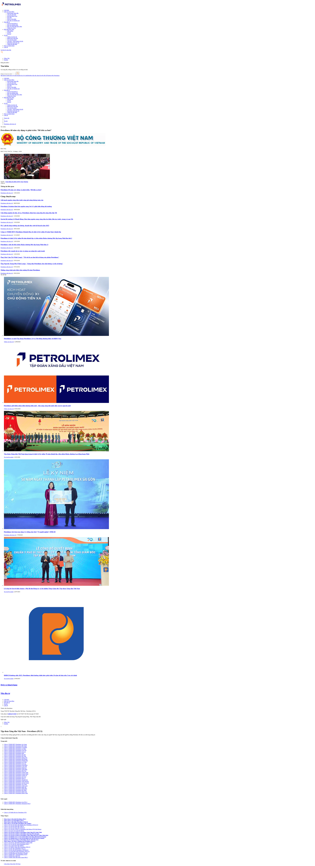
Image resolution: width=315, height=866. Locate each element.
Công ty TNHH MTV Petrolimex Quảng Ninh (16, 774)
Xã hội (9, 32)
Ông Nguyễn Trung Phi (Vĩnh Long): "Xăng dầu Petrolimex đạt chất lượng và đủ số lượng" (32, 264)
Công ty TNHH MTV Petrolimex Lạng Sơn (15, 766)
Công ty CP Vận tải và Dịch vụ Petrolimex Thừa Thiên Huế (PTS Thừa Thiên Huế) (26, 835)
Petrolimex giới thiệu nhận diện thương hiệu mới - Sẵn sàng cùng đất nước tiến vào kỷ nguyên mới (37, 406)
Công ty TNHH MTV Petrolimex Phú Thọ (15, 771)
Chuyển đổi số (43, 75)
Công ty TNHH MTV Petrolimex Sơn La (15, 778)
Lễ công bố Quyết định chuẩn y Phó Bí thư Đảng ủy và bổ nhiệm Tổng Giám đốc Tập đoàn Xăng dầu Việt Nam (42, 588)
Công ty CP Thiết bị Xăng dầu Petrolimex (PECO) (17, 847)
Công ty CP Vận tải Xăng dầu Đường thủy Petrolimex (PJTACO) (21, 825)
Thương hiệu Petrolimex (53, 75)
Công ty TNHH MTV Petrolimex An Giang (15, 744)
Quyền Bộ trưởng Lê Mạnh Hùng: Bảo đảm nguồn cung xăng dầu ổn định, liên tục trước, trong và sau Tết (37, 219)
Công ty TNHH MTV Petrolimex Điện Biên (15, 788)
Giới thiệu (6, 10)
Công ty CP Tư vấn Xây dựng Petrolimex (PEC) (16, 844)
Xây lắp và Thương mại (13, 20)
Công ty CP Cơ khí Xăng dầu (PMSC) (14, 845)
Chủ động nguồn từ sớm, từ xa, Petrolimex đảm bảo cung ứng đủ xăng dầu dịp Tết (29, 213)
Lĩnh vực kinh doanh (14, 75)
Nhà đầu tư (7, 22)
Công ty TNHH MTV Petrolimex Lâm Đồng (15, 765)
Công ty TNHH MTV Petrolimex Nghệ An (15, 768)
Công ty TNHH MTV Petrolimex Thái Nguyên (16, 781)
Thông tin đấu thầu (12, 44)
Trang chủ (6, 118)
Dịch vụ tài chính (11, 19)
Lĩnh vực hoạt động (9, 11)
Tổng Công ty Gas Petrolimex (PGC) (14, 820)
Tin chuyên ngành (12, 39)
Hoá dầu (9, 17)
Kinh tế (9, 34)
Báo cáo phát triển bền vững (14, 26)
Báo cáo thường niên (12, 25)
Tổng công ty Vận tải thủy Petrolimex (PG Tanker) (17, 823)
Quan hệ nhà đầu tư (12, 23)
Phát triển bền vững (9, 29)
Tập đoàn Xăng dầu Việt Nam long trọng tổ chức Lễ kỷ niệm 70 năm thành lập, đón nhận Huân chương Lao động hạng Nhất (46, 454)
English (6, 60)
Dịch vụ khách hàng (9, 45)
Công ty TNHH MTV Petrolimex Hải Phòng (15, 759)
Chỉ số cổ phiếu (24, 75)
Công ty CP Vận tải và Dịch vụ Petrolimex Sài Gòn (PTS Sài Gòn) (21, 833)
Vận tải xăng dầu (11, 14)
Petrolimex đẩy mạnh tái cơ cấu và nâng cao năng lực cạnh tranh (23, 251)
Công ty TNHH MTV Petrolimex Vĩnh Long (15, 785)
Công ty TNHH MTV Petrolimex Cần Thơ (15, 750)
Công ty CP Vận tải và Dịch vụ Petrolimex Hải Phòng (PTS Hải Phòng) (22, 829)
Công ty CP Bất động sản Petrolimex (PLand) (16, 853)
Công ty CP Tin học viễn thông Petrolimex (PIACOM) (18, 842)
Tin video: (3, 126)
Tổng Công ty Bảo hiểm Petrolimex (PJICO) (16, 822)
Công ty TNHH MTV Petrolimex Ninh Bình (15, 769)
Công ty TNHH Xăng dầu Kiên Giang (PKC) (16, 857)
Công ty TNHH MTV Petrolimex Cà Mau (15, 749)
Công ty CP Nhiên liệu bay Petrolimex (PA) (15, 812)
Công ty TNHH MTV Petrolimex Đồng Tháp (16, 793)
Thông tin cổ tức (11, 28)
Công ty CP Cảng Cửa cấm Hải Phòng (14, 830)
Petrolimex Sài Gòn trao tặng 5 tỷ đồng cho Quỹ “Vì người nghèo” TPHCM (29, 532)
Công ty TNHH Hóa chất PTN (12, 856)
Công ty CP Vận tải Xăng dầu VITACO (14, 828)
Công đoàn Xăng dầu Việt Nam (12, 864)
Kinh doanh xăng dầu (12, 13)
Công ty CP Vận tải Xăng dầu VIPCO (14, 826)
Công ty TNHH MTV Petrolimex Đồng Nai (15, 791)
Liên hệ (6, 47)
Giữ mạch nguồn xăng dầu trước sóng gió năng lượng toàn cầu (22, 200)
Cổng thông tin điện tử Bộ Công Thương (16, 181)
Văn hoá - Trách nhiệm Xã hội (15, 41)
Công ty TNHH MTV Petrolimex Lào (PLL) (15, 802)
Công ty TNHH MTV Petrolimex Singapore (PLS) (17, 803)
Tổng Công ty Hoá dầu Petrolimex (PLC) (15, 819)
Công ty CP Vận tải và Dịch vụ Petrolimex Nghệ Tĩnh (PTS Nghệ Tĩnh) (23, 832)
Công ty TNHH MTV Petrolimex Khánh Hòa (16, 760)
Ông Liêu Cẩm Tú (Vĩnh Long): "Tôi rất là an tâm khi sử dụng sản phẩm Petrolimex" (30, 257)
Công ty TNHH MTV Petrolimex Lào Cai (15, 763)
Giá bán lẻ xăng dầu (6, 50)
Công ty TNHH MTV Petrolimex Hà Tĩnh (15, 756)
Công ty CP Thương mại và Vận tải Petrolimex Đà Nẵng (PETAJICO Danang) (25, 836)
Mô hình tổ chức (5, 75)
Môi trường (10, 31)
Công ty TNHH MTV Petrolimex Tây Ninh (15, 784)
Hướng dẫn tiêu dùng (33, 75)
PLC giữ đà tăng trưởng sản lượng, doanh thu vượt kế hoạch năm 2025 (25, 225)
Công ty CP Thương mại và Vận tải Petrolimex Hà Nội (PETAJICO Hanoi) (24, 838)
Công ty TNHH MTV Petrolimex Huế (14, 753)
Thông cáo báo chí (12, 37)
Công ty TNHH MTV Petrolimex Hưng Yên (15, 757)
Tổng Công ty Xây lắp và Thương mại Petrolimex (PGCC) (19, 841)
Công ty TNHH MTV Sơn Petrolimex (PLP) (15, 854)
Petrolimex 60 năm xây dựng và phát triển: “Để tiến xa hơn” (21, 190)
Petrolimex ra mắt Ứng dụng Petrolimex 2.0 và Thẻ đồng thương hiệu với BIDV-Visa (32, 338)
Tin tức (6, 35)
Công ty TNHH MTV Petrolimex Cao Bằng (15, 747)
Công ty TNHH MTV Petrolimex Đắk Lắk (15, 787)
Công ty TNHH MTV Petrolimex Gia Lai (15, 751)
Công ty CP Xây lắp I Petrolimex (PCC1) (14, 848)
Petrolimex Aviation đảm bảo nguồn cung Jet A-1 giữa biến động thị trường (26, 206)
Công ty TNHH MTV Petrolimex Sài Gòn (15, 777)
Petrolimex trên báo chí (13, 42)
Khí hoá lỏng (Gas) (12, 16)
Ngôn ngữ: (3, 719)
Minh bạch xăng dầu (12, 38)
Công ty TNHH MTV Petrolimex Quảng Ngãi (16, 772)
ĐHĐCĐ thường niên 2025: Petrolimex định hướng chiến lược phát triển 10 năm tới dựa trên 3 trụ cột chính (40, 675)
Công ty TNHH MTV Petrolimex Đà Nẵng (15, 790)
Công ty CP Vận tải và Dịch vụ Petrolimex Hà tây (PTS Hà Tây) (21, 839)
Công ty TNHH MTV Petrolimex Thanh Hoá (16, 780)
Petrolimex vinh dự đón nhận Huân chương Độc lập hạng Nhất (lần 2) (24, 244)
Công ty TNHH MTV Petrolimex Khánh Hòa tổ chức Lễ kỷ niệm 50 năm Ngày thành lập (31, 232)
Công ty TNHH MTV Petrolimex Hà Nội (15, 754)
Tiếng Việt (7, 58)
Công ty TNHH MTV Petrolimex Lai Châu (15, 762)
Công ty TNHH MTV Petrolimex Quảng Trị (15, 775)
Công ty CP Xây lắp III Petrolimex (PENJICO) (16, 850)
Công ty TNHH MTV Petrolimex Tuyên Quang (16, 783)
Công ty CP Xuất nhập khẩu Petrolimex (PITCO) (17, 851)
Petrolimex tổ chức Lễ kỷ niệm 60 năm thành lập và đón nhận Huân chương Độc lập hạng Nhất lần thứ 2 (36, 238)
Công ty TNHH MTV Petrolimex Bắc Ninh (15, 746)
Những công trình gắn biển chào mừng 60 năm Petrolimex (20, 270)
